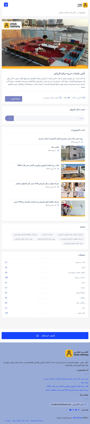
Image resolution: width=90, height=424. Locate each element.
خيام (83, 282)
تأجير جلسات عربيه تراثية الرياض (69, 73)
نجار (83, 308)
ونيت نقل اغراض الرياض (46, 239)
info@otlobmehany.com (61, 404)
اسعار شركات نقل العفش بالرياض (70, 234)
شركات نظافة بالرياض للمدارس (25, 234)
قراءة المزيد (15, 99)
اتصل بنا (7, 421)
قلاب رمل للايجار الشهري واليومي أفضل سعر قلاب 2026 (38, 165)
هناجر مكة (55, 147)
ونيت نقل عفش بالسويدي (73, 243)
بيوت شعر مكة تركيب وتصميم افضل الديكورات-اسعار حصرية (61, 139)
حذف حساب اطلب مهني (20, 421)
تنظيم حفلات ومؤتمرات (51, 98)
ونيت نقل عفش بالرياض (23, 239)
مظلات (82, 298)
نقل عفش (81, 313)
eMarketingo (78, 418)
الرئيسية (82, 13)
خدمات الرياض (47, 234)
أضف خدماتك (48, 335)
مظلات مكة (80, 303)
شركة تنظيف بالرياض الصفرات (71, 239)
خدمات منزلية (80, 277)
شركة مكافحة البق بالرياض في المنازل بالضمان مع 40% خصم (36, 202)
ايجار (83, 267)
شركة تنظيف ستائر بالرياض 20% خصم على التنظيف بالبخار (37, 184)
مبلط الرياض (80, 293)
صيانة (83, 288)
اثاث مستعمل (80, 262)
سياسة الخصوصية (37, 421)
